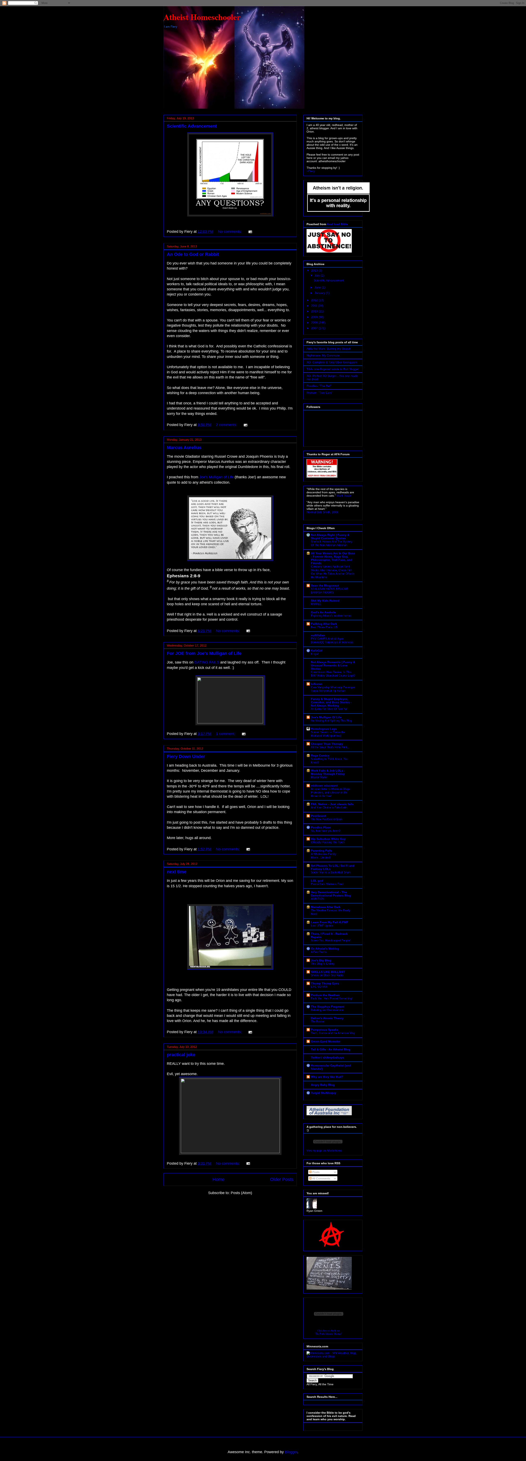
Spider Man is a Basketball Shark (331, 872)
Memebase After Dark (325, 907)
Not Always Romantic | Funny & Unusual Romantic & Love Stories (333, 665)
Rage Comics (320, 755)
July (318, 275)
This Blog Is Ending (322, 963)
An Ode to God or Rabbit (193, 254)
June (318, 287)
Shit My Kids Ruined (325, 600)
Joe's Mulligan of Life (216, 477)
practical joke (181, 1054)
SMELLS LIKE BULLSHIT (328, 971)
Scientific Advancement (192, 126)
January (320, 293)
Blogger (291, 1452)
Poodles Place (321, 827)
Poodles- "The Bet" (319, 386)
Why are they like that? (327, 1076)
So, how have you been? (325, 830)
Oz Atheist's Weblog (325, 948)
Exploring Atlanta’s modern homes (331, 615)
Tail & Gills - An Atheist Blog (330, 1049)
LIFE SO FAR (319, 986)
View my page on (324, 1150)
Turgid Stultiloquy (323, 1092)
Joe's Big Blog (321, 960)
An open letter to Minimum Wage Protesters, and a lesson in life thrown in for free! (330, 792)
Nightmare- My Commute (323, 355)
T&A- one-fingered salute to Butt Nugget (333, 369)
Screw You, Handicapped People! (331, 940)
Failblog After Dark (324, 623)
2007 (314, 328)
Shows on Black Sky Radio (327, 975)
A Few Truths (319, 951)
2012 (314, 300)
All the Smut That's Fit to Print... (330, 747)
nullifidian (318, 635)
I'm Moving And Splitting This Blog (331, 720)
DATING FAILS (206, 662)
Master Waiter (319, 777)
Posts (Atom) (241, 1193)
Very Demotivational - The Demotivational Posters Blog (331, 894)
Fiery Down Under (186, 756)
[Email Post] (250, 231)
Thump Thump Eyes (325, 983)
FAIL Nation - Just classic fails (332, 804)
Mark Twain (344, 495)
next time (176, 871)
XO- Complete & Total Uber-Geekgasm (332, 362)
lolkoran (316, 684)
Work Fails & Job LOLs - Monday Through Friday (328, 772)
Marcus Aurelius (184, 447)
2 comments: (227, 425)
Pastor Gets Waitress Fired (327, 884)
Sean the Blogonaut (325, 585)
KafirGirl (316, 650)
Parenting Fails (321, 850)
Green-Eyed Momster (325, 1041)
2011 (314, 305)
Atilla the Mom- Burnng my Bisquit (329, 348)
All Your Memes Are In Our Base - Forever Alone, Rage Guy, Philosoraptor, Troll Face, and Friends (333, 558)
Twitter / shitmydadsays (327, 1057)
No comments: (230, 231)
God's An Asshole (323, 612)
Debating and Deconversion (327, 1010)
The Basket (318, 1021)
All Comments (320, 1178)
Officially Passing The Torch (328, 842)
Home (218, 1179)
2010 (314, 311)
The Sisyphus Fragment (327, 1006)
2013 (314, 270)
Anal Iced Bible (337, 224)
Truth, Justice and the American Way (333, 1033)
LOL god (317, 880)
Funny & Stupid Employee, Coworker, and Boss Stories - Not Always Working (331, 702)
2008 (314, 322)
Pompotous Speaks (324, 1029)
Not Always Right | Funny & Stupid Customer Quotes (330, 536)
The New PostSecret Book (327, 819)
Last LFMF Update (322, 925)
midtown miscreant (324, 785)
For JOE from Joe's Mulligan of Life (204, 653)
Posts (315, 1172)
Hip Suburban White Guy (328, 839)
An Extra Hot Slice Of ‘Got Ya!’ (329, 708)
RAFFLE (316, 603)
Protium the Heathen (325, 995)
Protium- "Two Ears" (320, 392)
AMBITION (317, 898)
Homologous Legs (324, 728)
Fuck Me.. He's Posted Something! (332, 998)
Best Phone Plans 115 (324, 627)
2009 (314, 317)
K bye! (315, 653)
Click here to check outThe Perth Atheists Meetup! (328, 1332)
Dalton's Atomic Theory (327, 1018)
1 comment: (226, 734)
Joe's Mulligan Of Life (326, 717)
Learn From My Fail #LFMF (329, 922)
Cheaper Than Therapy (327, 743)
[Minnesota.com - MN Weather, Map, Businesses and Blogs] (333, 1356)
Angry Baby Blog (323, 1084)
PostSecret (318, 815)
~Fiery (311, 171)
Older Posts (281, 1179)
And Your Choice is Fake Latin (329, 807)
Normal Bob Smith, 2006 (322, 512)
